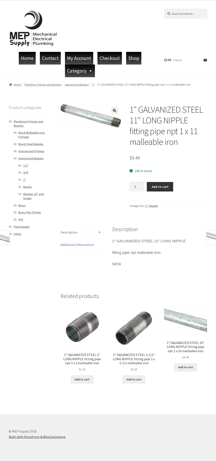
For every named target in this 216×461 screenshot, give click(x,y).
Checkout (110, 58)
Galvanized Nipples (77, 84)
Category (76, 70)
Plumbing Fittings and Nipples (43, 84)
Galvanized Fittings (31, 151)
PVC (20, 219)
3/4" (26, 172)
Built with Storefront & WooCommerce (37, 437)
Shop (133, 58)
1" (93, 84)
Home (27, 58)
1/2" (26, 165)
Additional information (77, 245)
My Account (79, 58)
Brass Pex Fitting (29, 212)
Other (17, 234)
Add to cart (160, 187)
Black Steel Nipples (30, 144)
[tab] (82, 232)
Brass (22, 205)
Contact (50, 58)
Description (69, 232)
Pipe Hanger (22, 227)
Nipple (153, 206)
